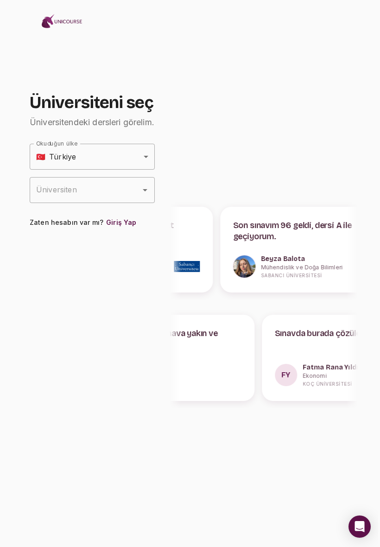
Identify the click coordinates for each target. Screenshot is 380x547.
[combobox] (85, 190)
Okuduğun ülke (56, 143)
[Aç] (145, 190)
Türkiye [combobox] (56, 156)
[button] (359, 526)
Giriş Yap (121, 222)
